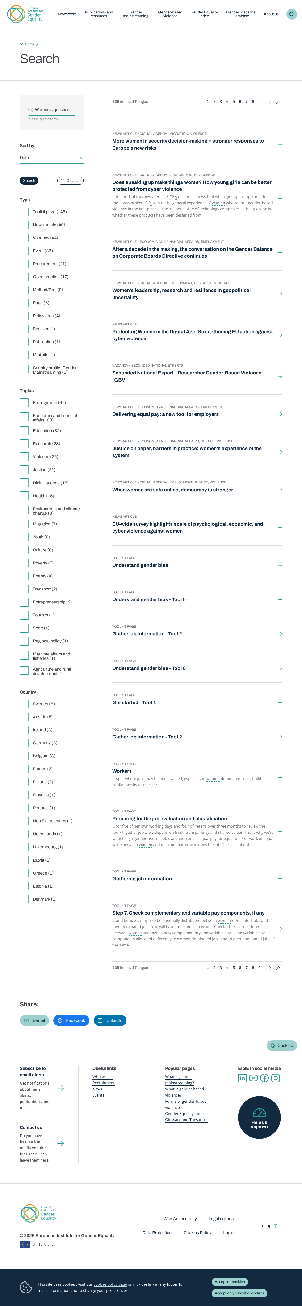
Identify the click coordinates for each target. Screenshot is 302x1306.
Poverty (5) (43, 563)
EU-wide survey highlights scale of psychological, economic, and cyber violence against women (187, 527)
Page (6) (41, 302)
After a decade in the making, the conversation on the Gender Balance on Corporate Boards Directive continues (192, 253)
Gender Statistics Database (241, 14)
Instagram (275, 1078)
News (97, 1089)
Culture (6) (43, 550)
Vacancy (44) (45, 237)
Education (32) (47, 430)
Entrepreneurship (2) (52, 602)
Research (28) (46, 443)
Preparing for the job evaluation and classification (169, 818)
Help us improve (259, 1124)
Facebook (264, 1078)
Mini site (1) (44, 354)
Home (29, 44)
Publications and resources (99, 14)
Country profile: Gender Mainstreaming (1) (55, 369)
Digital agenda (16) (51, 483)
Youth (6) (41, 537)
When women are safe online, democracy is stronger (172, 489)
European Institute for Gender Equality (25, 14)
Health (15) (43, 496)
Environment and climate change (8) (56, 511)
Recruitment (103, 1082)
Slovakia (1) (44, 795)
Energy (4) (43, 576)
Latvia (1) (42, 860)
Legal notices (221, 1218)
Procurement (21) (50, 263)
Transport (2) (45, 589)
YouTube (253, 1078)
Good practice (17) (51, 276)
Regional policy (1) (50, 641)
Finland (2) (43, 782)
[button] (34, 1020)
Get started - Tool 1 (134, 702)
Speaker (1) (44, 328)
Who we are (102, 1076)
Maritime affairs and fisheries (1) (51, 656)
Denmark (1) (45, 899)
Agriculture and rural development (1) (52, 671)
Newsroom (67, 14)
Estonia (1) (43, 886)
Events (98, 1095)
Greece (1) (43, 873)
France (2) (43, 769)
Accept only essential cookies (239, 1293)
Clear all (73, 180)
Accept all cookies (230, 1282)
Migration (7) (45, 524)
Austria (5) (43, 717)
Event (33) (43, 250)
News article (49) (49, 224)
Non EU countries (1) (53, 821)
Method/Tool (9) (48, 289)
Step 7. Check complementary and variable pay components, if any (188, 913)
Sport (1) (41, 628)
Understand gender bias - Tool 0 (149, 599)
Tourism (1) (44, 615)
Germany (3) (45, 743)
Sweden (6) (44, 704)
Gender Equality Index (204, 14)
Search (291, 14)
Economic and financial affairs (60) (55, 417)
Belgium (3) (44, 756)
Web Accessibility (180, 1218)
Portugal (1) (44, 808)
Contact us (31, 1127)
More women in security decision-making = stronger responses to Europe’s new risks (188, 144)
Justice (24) (44, 469)
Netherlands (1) (48, 834)
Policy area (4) (46, 315)
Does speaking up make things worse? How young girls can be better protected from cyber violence (192, 186)
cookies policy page (110, 1284)
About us (271, 14)
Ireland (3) (43, 730)
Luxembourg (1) (48, 847)
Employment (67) (49, 402)
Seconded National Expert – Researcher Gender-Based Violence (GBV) (186, 376)
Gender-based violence (170, 14)
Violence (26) (46, 456)
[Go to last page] (278, 101)
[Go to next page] (270, 101)
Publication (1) (46, 341)
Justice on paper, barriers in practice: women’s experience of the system (187, 452)
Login (228, 1232)
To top (265, 1225)
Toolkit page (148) (50, 211)
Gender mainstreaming (135, 14)
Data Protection (157, 1232)
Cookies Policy (197, 1232)
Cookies (285, 1045)
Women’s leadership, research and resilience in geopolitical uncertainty (181, 294)
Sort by (27, 145)
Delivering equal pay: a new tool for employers (165, 414)
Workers (122, 771)
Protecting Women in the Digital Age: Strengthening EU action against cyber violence (192, 335)
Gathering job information (142, 878)
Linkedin (242, 1078)
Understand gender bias (140, 565)
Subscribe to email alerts (33, 1071)
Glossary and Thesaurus (186, 1119)
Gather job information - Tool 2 (147, 633)
